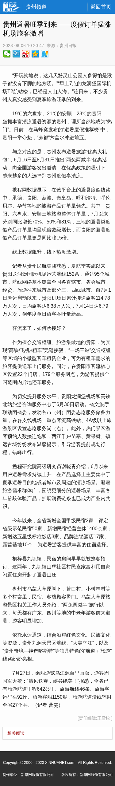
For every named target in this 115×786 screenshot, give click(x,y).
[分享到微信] (7, 53)
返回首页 (100, 7)
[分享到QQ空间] (35, 53)
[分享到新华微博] (45, 53)
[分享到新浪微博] (26, 53)
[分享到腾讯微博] (16, 53)
